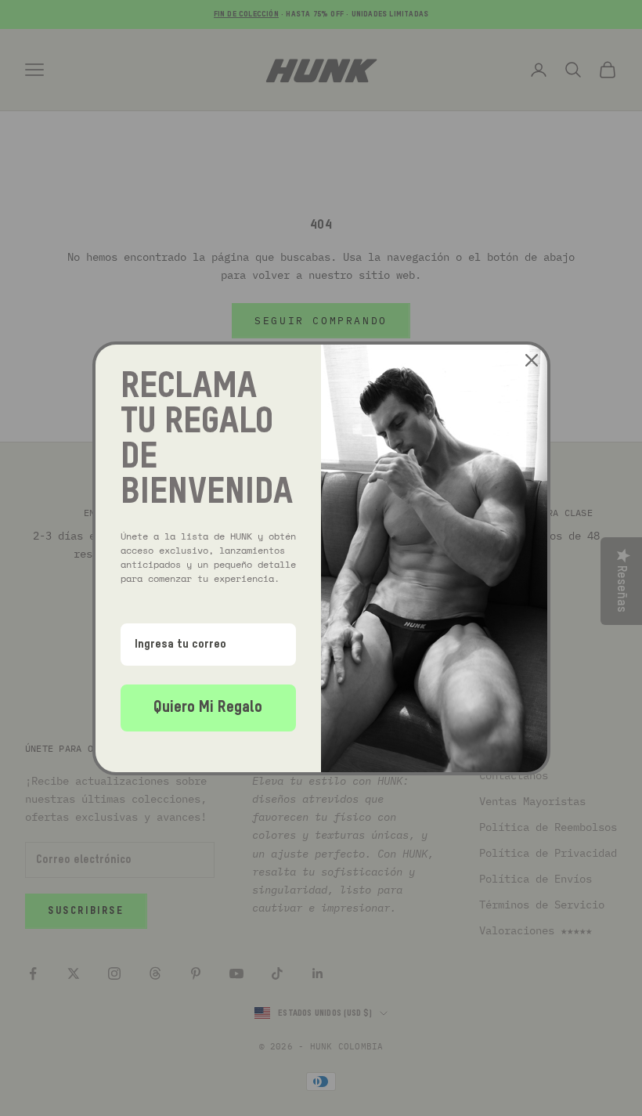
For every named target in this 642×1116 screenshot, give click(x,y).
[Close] (531, 360)
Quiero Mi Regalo (207, 708)
